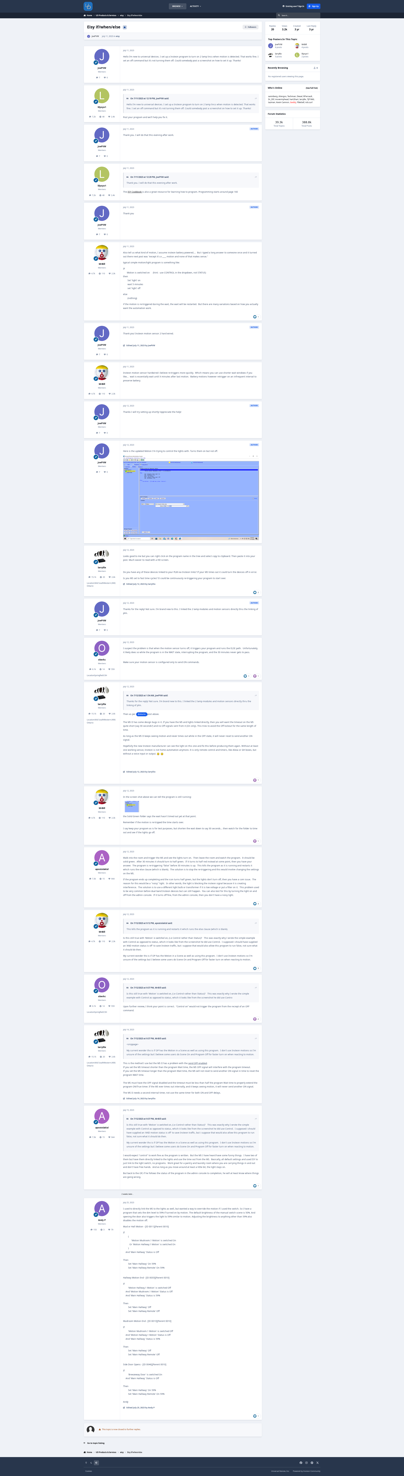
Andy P (102, 1220)
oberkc (102, 659)
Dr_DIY (271, 99)
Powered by (306, 1471)
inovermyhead (282, 99)
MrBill (102, 263)
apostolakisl (102, 869)
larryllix (102, 567)
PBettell (300, 102)
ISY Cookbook (135, 191)
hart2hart (294, 99)
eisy (118, 36)
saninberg (273, 96)
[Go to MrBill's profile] (102, 252)
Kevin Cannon (282, 102)
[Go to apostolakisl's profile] (102, 857)
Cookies (88, 1471)
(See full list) (312, 88)
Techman (291, 96)
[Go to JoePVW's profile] (88, 36)
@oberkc (142, 714)
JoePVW (95, 36)
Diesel (299, 96)
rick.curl (308, 102)
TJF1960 (310, 99)
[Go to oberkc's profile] (102, 648)
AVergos (282, 96)
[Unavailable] (191, 457)
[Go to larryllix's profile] (102, 556)
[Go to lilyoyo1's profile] (102, 95)
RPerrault (307, 96)
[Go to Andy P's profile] (102, 1208)
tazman (271, 102)
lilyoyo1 (102, 107)
